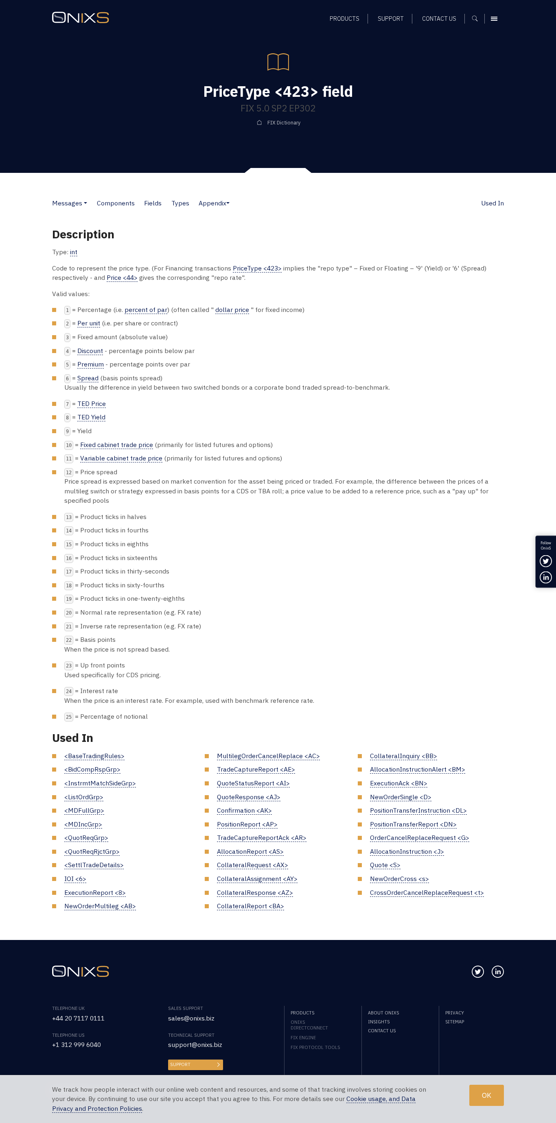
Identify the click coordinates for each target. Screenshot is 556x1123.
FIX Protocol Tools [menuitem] (315, 1047)
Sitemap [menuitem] (454, 1022)
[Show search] (478, 19)
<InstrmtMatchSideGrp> (100, 783)
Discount (90, 351)
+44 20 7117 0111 (78, 1018)
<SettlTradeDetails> (94, 865)
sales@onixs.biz (191, 1018)
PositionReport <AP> (247, 824)
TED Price (91, 403)
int (73, 252)
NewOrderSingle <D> (400, 797)
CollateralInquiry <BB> (403, 756)
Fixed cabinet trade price (116, 444)
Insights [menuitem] (379, 1022)
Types (180, 203)
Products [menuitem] (344, 18)
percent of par (146, 309)
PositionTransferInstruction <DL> (418, 810)
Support (180, 1064)
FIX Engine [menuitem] (303, 1037)
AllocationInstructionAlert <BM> (417, 769)
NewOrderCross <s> (399, 878)
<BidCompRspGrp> (92, 769)
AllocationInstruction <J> (407, 851)
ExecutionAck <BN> (398, 783)
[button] (85, 203)
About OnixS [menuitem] (383, 1013)
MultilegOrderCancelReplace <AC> (268, 756)
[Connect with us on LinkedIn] (498, 972)
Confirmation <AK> (244, 810)
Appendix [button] (212, 203)
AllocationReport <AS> (250, 851)
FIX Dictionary (283, 122)
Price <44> (122, 277)
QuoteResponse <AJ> (248, 797)
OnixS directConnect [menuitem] (309, 1025)
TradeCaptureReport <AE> (256, 769)
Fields (153, 203)
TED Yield (91, 417)
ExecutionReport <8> (95, 892)
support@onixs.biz (195, 1044)
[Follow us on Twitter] (478, 972)
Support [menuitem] (391, 18)
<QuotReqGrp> (86, 837)
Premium (90, 364)
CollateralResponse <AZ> (255, 892)
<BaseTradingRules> (94, 756)
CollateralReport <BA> (250, 906)
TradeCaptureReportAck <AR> (261, 837)
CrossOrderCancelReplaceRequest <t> (427, 892)
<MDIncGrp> (83, 824)
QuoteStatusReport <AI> (253, 783)
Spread (88, 378)
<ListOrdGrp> (83, 797)
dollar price (232, 309)
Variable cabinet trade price (121, 458)
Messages (67, 203)
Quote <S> (385, 865)
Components (116, 203)
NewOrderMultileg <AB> (100, 906)
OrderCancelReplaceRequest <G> (419, 837)
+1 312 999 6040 (76, 1044)
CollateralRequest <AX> (252, 865)
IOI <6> (75, 878)
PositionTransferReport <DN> (413, 824)
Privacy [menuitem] (454, 1013)
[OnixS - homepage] (80, 17)
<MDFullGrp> (84, 810)
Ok (486, 1095)
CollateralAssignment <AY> (257, 878)
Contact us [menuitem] (439, 18)
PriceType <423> (257, 268)
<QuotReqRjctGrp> (92, 851)
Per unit (88, 323)
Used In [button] (492, 203)
